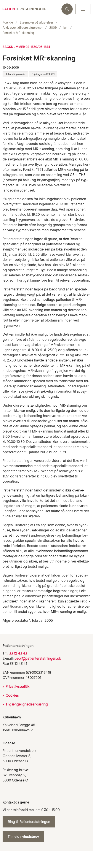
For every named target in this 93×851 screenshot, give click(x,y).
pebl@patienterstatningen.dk (37, 658)
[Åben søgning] (67, 9)
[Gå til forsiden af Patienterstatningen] (31, 9)
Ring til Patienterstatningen (29, 822)
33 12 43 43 (18, 653)
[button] (82, 9)
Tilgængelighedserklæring (27, 704)
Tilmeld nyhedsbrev (23, 837)
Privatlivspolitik (17, 687)
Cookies (12, 695)
